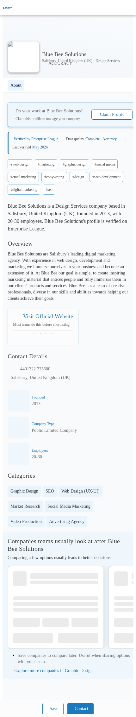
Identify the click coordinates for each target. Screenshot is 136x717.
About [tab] (16, 85)
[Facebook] (49, 337)
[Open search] (120, 8)
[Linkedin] (37, 337)
